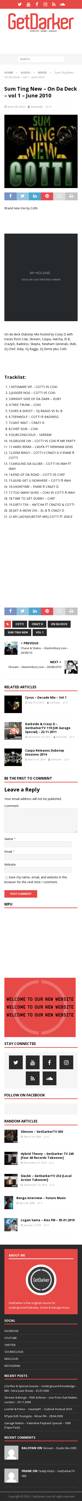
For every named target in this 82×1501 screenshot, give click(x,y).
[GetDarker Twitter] (20, 4)
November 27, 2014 (35, 1162)
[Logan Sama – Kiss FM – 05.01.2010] (10, 1224)
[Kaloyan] (11, 1457)
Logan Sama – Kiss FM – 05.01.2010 (48, 1220)
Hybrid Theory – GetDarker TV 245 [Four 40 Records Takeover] (47, 1156)
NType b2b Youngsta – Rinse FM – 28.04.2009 (33, 1416)
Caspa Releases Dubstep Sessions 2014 (44, 752)
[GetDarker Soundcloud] (62, 4)
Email (8, 851)
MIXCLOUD (11, 1359)
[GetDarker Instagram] (45, 4)
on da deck (59, 624)
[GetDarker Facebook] (37, 4)
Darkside (37, 107)
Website (10, 864)
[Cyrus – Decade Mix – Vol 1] (13, 704)
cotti (20, 624)
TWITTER (10, 1345)
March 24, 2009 (32, 1136)
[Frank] (11, 1480)
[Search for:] (41, 59)
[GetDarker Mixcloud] (54, 4)
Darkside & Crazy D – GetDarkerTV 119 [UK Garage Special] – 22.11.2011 (47, 728)
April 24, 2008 (27, 1203)
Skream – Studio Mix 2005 (60, 1448)
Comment (11, 806)
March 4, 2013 (36, 702)
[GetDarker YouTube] (28, 4)
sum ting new (18, 632)
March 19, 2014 (36, 759)
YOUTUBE (10, 1338)
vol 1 (40, 632)
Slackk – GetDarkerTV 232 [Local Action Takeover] (46, 1178)
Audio (25, 72)
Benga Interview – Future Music (41, 1198)
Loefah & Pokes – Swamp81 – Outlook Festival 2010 (38, 1409)
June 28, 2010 (16, 107)
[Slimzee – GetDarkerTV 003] (10, 1136)
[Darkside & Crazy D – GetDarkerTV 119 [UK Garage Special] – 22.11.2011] (13, 731)
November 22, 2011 (39, 736)
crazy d (37, 624)
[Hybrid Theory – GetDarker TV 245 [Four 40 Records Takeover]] (10, 1158)
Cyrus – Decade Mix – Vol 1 (45, 697)
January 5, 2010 (32, 1225)
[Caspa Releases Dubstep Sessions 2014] (13, 757)
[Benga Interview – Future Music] (8, 1202)
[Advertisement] (43, 42)
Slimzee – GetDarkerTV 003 (42, 1131)
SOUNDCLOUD (13, 1352)
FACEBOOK (11, 1331)
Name (9, 839)
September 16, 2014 (35, 1184)
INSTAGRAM (12, 1366)
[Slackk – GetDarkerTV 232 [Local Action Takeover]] (10, 1180)
